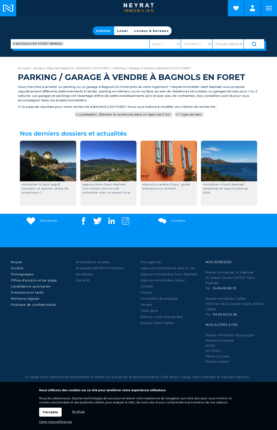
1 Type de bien (189, 114)
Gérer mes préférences (55, 422)
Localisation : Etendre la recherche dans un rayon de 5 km (124, 114)
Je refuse (78, 412)
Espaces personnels (252, 8)
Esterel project (217, 361)
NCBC (210, 346)
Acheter (103, 31)
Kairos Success (217, 356)
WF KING (213, 351)
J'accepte (50, 412)
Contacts (177, 221)
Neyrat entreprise (219, 340)
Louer (122, 31)
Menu (269, 8)
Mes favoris (48, 221)
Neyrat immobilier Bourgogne (229, 335)
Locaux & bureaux (151, 31)
